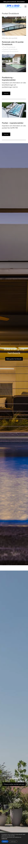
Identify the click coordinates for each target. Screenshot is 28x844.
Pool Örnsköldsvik (9, 47)
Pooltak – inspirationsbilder (12, 122)
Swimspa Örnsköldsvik (11, 51)
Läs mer (6, 93)
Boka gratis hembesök (14, 359)
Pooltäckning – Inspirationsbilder (9, 78)
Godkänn (5, 841)
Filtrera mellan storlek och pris (14, 784)
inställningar (4, 838)
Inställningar (13, 841)
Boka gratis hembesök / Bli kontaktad (14, 1)
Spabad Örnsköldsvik (10, 49)
